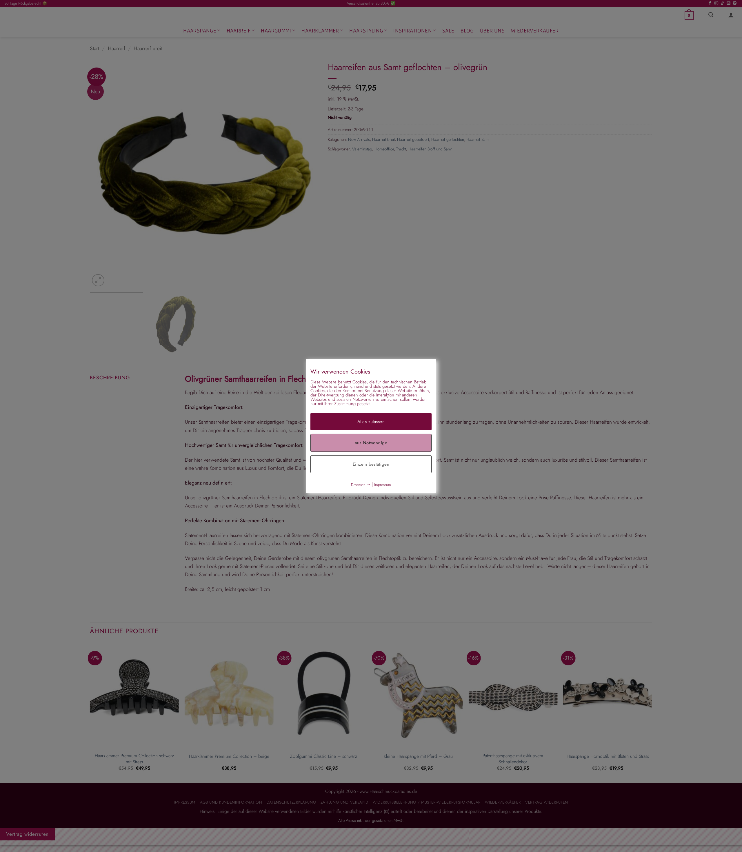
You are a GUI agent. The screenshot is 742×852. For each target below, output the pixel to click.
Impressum (382, 484)
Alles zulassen (371, 421)
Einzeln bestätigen (371, 464)
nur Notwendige (371, 443)
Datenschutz (360, 484)
